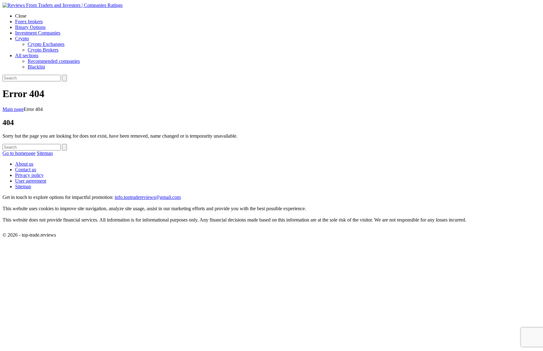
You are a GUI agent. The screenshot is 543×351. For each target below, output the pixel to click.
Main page (13, 109)
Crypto (22, 38)
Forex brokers (29, 21)
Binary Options (30, 27)
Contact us (25, 169)
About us (24, 164)
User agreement (30, 181)
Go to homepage (19, 153)
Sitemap (45, 153)
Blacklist (36, 66)
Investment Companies (37, 33)
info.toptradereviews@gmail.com (148, 197)
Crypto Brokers (43, 49)
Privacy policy (29, 175)
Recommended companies (54, 61)
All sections (26, 55)
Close (20, 16)
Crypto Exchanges (46, 44)
